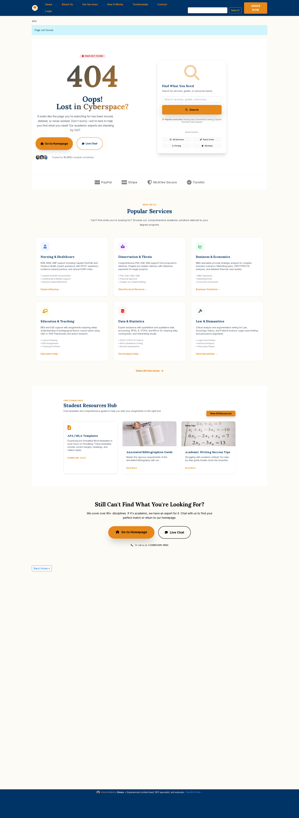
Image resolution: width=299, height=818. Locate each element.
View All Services (148, 370)
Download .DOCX (76, 458)
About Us (67, 4)
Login (48, 11)
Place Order (208, 139)
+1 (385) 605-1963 (158, 545)
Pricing (177, 146)
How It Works (115, 4)
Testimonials (140, 4)
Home (48, 4)
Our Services (90, 4)
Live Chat (91, 143)
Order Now (255, 7)
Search (192, 5)
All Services (178, 139)
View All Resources (221, 413)
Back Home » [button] (42, 568)
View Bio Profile (193, 792)
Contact (162, 4)
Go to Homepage (56, 143)
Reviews (208, 146)
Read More (131, 468)
